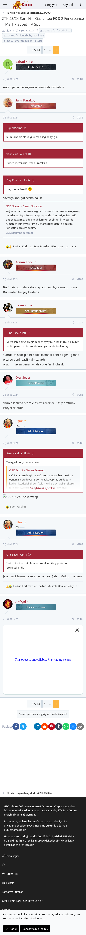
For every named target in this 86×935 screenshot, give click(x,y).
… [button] (50, 50)
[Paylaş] (73, 79)
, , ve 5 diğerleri (46, 586)
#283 (80, 279)
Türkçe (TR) (11, 874)
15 (55, 50)
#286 (80, 443)
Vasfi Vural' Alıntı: (16, 154)
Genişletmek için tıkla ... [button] (43, 488)
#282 (80, 117)
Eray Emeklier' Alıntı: (18, 180)
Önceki (36, 50)
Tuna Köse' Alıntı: (16, 333)
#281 (80, 79)
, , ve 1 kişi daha (44, 246)
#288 (80, 619)
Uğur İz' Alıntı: (14, 128)
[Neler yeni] (80, 4)
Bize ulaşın (8, 883)
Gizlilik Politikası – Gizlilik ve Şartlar (22, 901)
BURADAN (68, 836)
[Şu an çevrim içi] (11, 68)
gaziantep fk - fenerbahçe (55, 30)
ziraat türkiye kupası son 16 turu (23, 40)
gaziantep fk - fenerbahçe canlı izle (24, 35)
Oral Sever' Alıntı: (16, 554)
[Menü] (5, 4)
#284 (80, 322)
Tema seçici (12, 856)
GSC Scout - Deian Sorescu (24, 206)
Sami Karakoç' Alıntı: (18, 453)
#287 (80, 544)
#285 (80, 394)
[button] (42, 865)
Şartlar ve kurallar (12, 892)
